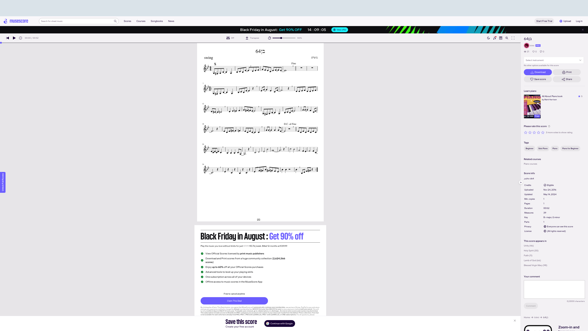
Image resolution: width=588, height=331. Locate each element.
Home (527, 317)
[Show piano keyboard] (495, 38)
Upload (567, 21)
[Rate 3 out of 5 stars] (534, 132)
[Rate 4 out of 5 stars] (538, 132)
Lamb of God (530, 260)
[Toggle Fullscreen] (513, 38)
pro (538, 45)
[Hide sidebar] (521, 182)
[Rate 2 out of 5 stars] (530, 132)
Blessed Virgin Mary (533, 265)
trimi (536, 317)
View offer (341, 30)
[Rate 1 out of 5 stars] (526, 132)
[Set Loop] (20, 38)
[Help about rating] (549, 126)
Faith (526, 255)
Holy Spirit (529, 250)
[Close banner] (583, 29)
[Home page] (16, 21)
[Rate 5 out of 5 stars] (543, 132)
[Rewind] (8, 38)
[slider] (281, 38)
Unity (526, 245)
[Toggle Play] (14, 38)
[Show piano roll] (501, 38)
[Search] (115, 21)
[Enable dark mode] (488, 38)
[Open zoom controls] (507, 38)
